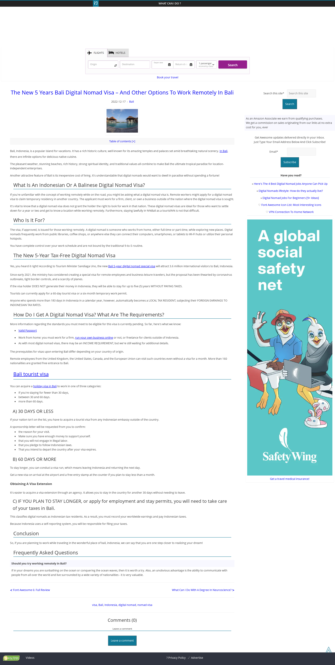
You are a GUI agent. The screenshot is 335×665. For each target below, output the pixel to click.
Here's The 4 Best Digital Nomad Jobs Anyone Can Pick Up (291, 184)
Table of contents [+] (122, 141)
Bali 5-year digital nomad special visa (131, 266)
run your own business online (94, 337)
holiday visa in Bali (45, 386)
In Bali (223, 151)
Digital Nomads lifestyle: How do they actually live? (291, 191)
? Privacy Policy (176, 657)
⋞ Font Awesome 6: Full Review (30, 590)
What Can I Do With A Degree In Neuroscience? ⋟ (203, 590)
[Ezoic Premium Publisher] (11, 659)
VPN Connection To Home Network (291, 212)
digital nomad (127, 605)
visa (94, 605)
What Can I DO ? (170, 3)
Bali (131, 101)
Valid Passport (27, 330)
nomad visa (144, 605)
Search (289, 104)
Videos (30, 657)
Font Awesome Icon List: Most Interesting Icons (291, 205)
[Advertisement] (167, 27)
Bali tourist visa (31, 374)
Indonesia (110, 605)
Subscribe (289, 162)
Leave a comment (122, 640)
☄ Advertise (195, 657)
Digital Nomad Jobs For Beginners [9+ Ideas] (291, 198)
